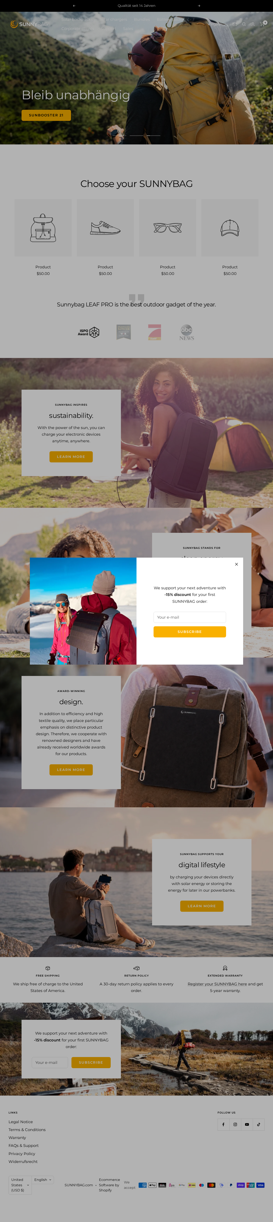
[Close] (236, 564)
